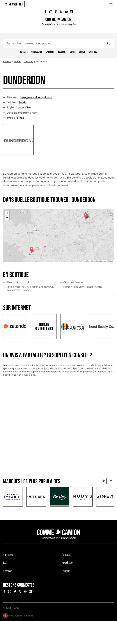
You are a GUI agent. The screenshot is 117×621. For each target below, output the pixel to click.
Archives (7, 571)
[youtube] (66, 11)
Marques (28, 61)
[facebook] (45, 11)
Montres (93, 51)
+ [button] (7, 213)
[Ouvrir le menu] (111, 4)
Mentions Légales (12, 615)
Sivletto (18, 282)
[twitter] (61, 11)
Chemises (50, 51)
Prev (104, 481)
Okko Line (73, 282)
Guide (17, 61)
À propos (8, 555)
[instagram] (50, 11)
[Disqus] (58, 430)
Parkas (20, 118)
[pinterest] (56, 11)
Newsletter (16, 4)
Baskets (24, 51)
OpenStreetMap (98, 261)
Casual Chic (23, 107)
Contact (66, 555)
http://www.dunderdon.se (36, 97)
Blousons (62, 51)
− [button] (7, 218)
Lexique (66, 571)
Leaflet (86, 261)
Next (111, 481)
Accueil (7, 61)
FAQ (5, 563)
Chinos (82, 51)
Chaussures (36, 51)
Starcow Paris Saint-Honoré (83, 286)
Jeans (72, 51)
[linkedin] (71, 11)
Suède (22, 102)
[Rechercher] (108, 43)
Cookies (28, 615)
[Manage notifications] (5, 615)
